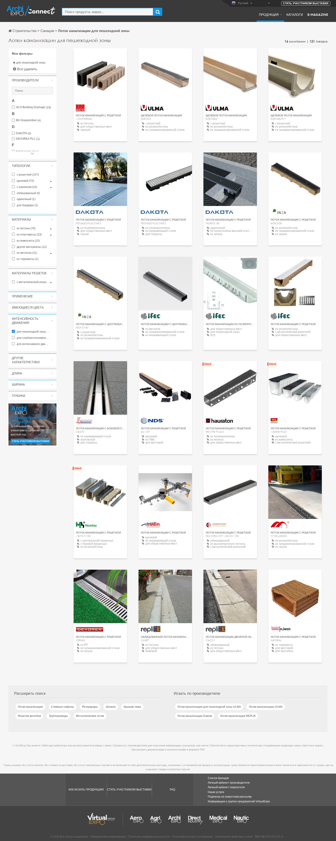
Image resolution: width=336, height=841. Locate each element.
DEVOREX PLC (28, 139)
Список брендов (218, 778)
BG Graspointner (28, 120)
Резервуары (90, 706)
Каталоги (294, 14)
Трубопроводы (58, 716)
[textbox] (107, 12)
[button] (32, 80)
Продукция (269, 14)
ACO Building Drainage (33, 107)
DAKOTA (23, 133)
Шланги (111, 706)
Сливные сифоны (62, 706)
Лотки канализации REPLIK (238, 716)
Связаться (100, 56)
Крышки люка (132, 706)
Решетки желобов (29, 716)
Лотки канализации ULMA (266, 706)
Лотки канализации (30, 706)
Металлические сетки (90, 716)
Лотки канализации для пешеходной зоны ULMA (209, 706)
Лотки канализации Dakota (194, 716)
